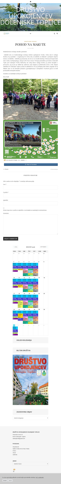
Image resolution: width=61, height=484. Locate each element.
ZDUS (14, 452)
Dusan (6, 169)
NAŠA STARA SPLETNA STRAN (21, 449)
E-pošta (5, 192)
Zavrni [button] (10, 480)
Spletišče (5, 200)
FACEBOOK (16, 447)
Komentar (6, 213)
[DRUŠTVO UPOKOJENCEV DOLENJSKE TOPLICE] (6, 33)
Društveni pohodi (30, 41)
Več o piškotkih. (40, 477)
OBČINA (15, 454)
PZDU (14, 450)
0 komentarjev (54, 169)
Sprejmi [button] (5, 480)
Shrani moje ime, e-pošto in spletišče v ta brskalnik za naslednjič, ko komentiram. (25, 210)
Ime (4, 184)
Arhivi (14, 461)
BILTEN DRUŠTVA (23, 350)
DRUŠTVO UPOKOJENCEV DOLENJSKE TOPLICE (30, 15)
